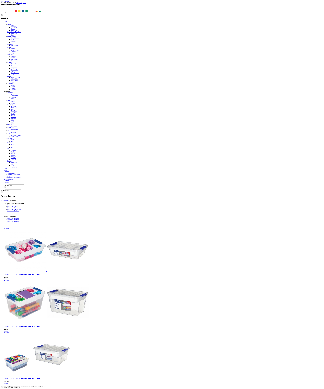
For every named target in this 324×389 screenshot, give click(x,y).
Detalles (6, 279)
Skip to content (5, 1)
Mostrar (13, 218)
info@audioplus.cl (21, 3)
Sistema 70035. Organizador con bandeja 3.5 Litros (22, 326)
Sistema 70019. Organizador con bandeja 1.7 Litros (22, 274)
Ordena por (13, 205)
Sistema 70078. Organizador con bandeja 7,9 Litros (22, 378)
